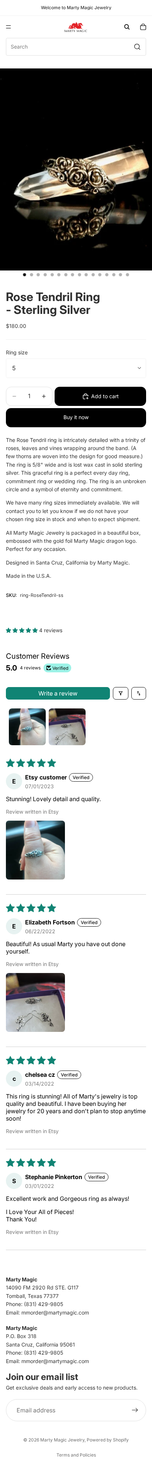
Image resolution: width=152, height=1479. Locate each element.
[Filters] (120, 693)
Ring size (17, 352)
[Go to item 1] (27, 726)
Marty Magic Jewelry (62, 1440)
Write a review (57, 693)
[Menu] (8, 26)
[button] (22, 630)
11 (93, 275)
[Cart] (143, 27)
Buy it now (76, 417)
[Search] (127, 27)
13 (107, 275)
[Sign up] (135, 1410)
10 (86, 275)
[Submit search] (137, 46)
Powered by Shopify (108, 1440)
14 (113, 275)
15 (120, 275)
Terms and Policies (76, 1455)
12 (100, 275)
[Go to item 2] (67, 726)
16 (127, 275)
